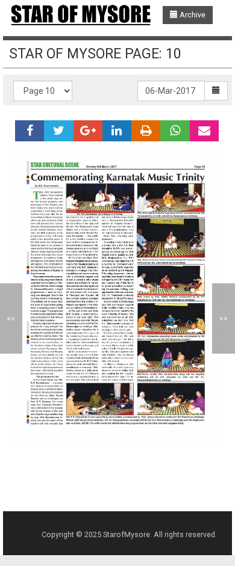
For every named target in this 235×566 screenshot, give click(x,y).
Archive (191, 14)
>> (223, 318)
